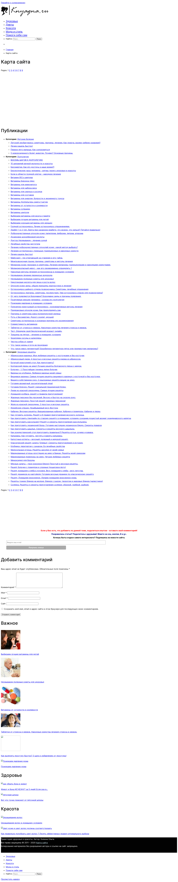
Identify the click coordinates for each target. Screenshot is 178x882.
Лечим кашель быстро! (22, 146)
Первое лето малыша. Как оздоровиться (30, 149)
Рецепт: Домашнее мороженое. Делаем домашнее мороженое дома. (44, 477)
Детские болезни (25, 139)
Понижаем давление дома (13, 766)
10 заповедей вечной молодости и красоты (32, 163)
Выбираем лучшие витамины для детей (30, 219)
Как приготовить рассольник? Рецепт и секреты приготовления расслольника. (49, 422)
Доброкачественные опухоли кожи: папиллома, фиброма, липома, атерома (47, 233)
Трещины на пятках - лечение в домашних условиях (36, 334)
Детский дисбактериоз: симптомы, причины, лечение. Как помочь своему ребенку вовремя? (55, 142)
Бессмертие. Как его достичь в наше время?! (32, 167)
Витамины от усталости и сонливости (29, 205)
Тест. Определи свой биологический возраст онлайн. (36, 331)
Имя (4, 592)
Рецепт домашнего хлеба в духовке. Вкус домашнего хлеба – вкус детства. (47, 470)
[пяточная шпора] (9, 795)
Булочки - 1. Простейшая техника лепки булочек (34, 369)
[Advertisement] (89, 98)
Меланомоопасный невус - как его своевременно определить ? (41, 268)
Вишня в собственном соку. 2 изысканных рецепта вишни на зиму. (43, 380)
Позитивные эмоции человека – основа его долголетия (37, 299)
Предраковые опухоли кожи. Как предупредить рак (36, 310)
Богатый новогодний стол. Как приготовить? (32, 362)
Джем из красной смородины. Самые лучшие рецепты (37, 390)
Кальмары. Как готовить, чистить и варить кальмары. (37, 436)
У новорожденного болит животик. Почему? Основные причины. (42, 153)
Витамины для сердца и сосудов (26, 191)
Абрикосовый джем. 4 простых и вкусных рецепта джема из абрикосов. (46, 359)
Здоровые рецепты (26, 352)
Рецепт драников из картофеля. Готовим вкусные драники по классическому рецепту (52, 474)
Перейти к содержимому (13, 2)
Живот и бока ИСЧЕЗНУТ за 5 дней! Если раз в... (24, 789)
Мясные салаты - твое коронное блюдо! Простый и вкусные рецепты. (44, 464)
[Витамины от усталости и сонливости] (10, 704)
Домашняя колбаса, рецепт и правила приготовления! (37, 394)
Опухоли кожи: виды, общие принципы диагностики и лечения (41, 285)
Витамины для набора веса (24, 188)
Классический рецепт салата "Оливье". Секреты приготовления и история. (47, 443)
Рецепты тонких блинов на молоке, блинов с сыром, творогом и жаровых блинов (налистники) (57, 481)
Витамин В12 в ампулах (22, 177)
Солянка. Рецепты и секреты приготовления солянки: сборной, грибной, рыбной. (50, 484)
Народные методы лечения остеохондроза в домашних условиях (42, 272)
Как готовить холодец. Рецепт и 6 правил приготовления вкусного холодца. (47, 415)
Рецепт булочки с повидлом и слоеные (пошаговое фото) (38, 467)
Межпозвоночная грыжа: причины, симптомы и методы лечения (42, 261)
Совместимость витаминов (24, 324)
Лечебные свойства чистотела (25, 244)
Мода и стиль (14, 31)
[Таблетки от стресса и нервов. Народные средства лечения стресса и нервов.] (10, 726)
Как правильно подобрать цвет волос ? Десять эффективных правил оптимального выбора (45, 833)
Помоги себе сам (16, 35)
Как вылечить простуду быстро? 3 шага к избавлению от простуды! (33, 755)
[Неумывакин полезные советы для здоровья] (10, 676)
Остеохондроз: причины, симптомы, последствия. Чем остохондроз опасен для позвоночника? (57, 292)
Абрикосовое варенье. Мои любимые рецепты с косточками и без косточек (47, 355)
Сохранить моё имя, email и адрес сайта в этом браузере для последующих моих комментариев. (51, 609)
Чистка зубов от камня (22, 341)
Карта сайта (42, 842)
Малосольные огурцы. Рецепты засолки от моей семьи (37, 450)
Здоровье (12, 21)
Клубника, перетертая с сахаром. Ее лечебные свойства (38, 446)
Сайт (3, 603)
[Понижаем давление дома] (14, 761)
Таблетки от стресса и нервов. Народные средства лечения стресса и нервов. (49, 327)
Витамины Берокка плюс (23, 181)
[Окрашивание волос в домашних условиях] (11, 817)
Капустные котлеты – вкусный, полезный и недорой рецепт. (39, 439)
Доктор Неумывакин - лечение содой (29, 240)
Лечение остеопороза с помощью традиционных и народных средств (44, 251)
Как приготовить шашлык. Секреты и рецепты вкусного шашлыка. (43, 429)
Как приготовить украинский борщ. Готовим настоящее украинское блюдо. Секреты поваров (56, 425)
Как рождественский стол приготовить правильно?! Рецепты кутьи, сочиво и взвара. (52, 432)
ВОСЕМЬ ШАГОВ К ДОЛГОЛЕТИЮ (27, 160)
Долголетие (23, 156)
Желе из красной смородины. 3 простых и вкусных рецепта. (40, 404)
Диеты (10, 24)
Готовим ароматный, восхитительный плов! (32, 383)
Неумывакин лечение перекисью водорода (31, 275)
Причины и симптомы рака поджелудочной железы (36, 313)
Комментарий (8, 587)
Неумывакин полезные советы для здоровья (32, 279)
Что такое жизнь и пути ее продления (29, 345)
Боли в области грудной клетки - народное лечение (36, 174)
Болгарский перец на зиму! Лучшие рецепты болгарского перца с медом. (46, 366)
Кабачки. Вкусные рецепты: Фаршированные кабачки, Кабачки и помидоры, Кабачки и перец (55, 411)
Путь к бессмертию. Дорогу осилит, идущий (32, 317)
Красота (11, 28)
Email (4, 598)
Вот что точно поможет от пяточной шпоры (22, 800)
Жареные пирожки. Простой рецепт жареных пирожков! (38, 401)
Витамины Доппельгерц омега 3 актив (29, 202)
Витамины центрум (20, 212)
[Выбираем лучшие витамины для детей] (10, 648)
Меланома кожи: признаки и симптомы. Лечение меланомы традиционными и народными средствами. (61, 264)
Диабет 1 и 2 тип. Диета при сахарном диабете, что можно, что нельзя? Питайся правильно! (55, 230)
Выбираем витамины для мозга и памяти (30, 216)
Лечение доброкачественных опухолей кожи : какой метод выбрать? (44, 247)
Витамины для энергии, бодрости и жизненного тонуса (37, 198)
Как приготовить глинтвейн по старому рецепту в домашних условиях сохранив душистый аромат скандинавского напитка (71, 418)
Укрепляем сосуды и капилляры (26, 338)
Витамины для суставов (22, 195)
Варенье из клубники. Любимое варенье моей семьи (36, 373)
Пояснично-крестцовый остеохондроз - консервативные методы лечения (46, 306)
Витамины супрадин (20, 209)
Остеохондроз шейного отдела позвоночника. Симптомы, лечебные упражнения (49, 289)
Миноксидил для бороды (23, 460)
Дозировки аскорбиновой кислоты (27, 237)
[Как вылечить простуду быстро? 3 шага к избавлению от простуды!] (10, 750)
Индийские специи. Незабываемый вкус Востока (34, 408)
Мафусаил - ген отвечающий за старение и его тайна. (37, 258)
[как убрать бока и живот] (14, 784)
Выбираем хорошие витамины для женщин (31, 223)
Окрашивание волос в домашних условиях (21, 823)
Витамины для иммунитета (24, 184)
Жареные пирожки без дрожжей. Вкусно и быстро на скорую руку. (43, 397)
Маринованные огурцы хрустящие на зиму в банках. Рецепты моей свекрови (48, 453)
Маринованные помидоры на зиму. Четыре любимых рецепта (40, 456)
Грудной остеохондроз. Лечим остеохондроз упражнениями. (40, 226)
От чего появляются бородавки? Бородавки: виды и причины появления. (46, 296)
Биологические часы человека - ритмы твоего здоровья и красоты (43, 170)
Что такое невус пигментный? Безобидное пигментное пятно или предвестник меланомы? (54, 348)
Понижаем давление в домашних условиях (31, 303)
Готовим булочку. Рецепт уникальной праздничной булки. (38, 387)
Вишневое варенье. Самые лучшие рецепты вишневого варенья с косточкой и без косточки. (55, 376)
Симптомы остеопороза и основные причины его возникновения (42, 320)
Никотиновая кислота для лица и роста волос (33, 282)
